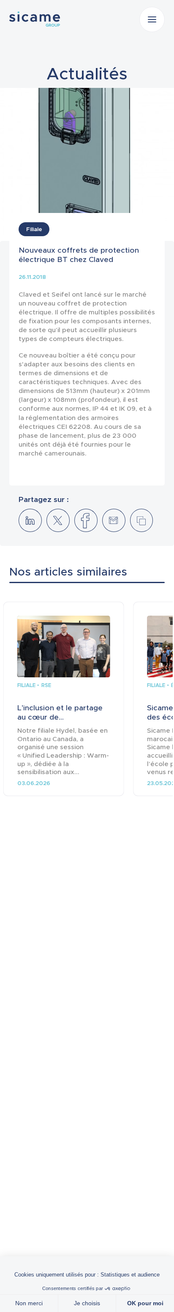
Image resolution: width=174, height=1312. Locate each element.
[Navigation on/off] (152, 19)
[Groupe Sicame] (34, 19)
